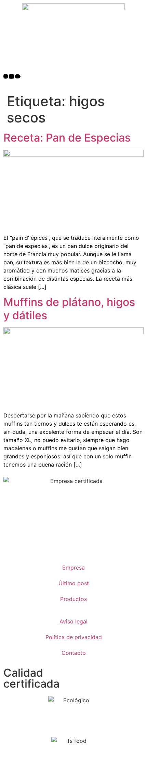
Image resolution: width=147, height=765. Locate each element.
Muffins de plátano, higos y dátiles (69, 308)
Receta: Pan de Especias (67, 137)
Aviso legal (73, 621)
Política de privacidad (73, 637)
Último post (73, 583)
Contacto (74, 652)
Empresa (73, 567)
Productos (73, 598)
